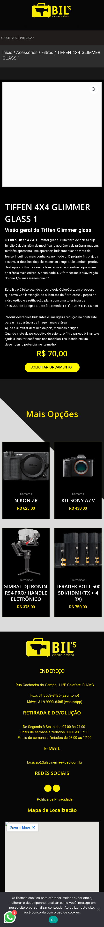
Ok (53, 920)
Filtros (47, 52)
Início (7, 52)
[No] (98, 909)
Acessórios (26, 52)
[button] (26, 26)
